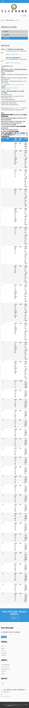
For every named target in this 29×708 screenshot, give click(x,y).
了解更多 (13, 618)
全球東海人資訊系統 (5, 667)
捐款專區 (3, 673)
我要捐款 (5, 31)
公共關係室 (3, 655)
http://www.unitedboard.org (17, 84)
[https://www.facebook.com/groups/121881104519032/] (2, 683)
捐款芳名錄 (6, 38)
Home (4, 20)
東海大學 (3, 646)
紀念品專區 (6, 34)
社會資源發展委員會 (5, 664)
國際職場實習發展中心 (5, 669)
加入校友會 (3, 671)
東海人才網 (3, 650)
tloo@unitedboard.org (17, 108)
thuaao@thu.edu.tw (14, 54)
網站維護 (4, 636)
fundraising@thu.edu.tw (15, 62)
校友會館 (3, 648)
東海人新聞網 (4, 653)
